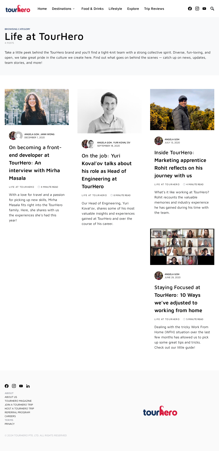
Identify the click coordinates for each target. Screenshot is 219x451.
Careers (10, 416)
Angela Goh (31, 134)
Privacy (10, 423)
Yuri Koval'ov (121, 142)
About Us (11, 397)
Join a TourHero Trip (19, 404)
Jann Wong (47, 134)
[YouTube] (204, 8)
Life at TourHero (21, 186)
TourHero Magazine (18, 400)
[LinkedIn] (28, 386)
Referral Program (17, 412)
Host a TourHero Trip (19, 408)
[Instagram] (197, 8)
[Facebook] (190, 8)
